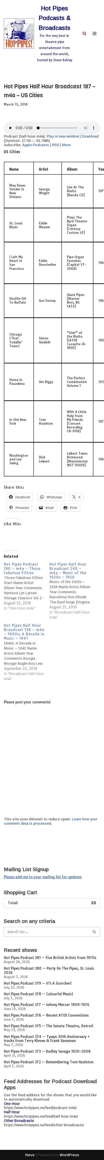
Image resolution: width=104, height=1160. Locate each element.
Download (90, 136)
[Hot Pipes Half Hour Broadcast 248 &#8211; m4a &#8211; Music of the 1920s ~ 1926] (72, 591)
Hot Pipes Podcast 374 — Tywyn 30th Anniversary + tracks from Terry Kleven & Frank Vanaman (47, 1038)
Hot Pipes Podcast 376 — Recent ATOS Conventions (46, 1015)
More (66, 145)
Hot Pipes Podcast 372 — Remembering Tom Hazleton (48, 1062)
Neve (30, 1155)
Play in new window (63, 136)
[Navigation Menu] (94, 33)
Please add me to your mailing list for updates (43, 877)
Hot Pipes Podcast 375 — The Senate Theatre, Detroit (48, 1026)
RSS (55, 145)
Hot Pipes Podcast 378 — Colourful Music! (38, 994)
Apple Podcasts (35, 145)
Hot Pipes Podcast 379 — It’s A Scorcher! (38, 983)
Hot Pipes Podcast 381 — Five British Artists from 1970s (50, 957)
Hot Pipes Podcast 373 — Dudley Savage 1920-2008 (47, 1051)
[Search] (84, 33)
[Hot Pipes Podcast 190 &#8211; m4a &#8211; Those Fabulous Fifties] (26, 586)
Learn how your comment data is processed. (50, 821)
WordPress (69, 1155)
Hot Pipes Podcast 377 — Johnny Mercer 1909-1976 (46, 1004)
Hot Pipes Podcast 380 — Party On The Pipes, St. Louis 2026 (49, 970)
